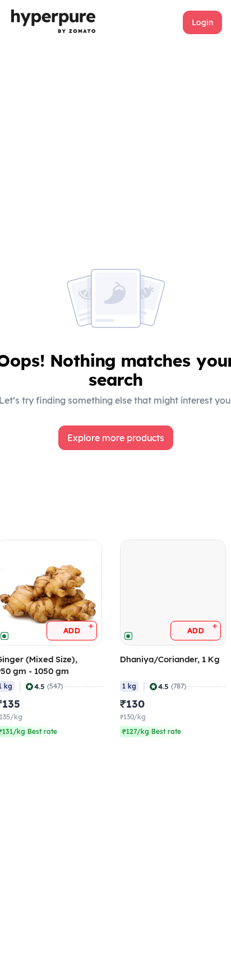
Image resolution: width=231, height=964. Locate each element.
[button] (202, 22)
